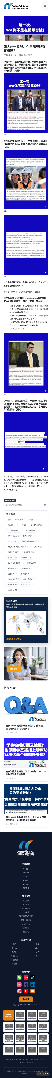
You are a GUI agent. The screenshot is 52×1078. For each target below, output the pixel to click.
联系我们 (26, 880)
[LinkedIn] (32, 984)
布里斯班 (14, 956)
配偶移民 (26, 928)
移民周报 (25, 568)
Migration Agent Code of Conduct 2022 (32, 1059)
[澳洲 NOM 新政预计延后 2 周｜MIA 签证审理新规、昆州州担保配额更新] (26, 799)
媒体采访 (26, 536)
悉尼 (14, 944)
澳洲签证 (29, 563)
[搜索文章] (45, 505)
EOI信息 (18, 520)
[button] (19, 977)
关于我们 (26, 869)
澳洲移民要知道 (13, 563)
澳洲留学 (27, 552)
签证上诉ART (26, 920)
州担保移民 (26, 908)
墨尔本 (14, 948)
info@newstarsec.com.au (30, 1005)
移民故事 (11, 574)
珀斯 (38, 944)
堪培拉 (14, 952)
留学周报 (11, 568)
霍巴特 (14, 964)
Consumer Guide (12, 1059)
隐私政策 (26, 888)
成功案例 (11, 541)
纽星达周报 (12, 579)
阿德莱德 (14, 960)
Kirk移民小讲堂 (13, 530)
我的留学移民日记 (28, 541)
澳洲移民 (24, 557)
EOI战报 (10, 525)
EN (46, 1074)
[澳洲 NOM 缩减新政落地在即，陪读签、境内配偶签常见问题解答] (26, 707)
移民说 (23, 574)
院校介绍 (24, 584)
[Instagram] (19, 991)
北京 (38, 952)
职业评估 (26, 932)
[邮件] (32, 991)
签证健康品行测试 (26, 916)
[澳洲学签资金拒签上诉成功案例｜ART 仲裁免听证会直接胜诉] (26, 753)
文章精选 (37, 547)
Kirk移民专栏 (10, 500)
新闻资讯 (11, 552)
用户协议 (26, 884)
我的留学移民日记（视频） (17, 547)
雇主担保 (11, 590)
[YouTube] (26, 991)
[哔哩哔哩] (19, 984)
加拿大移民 (12, 536)
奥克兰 (37, 948)
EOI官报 (30, 520)
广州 (38, 956)
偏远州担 (28, 530)
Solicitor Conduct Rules (26, 1062)
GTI (21, 525)
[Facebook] (26, 984)
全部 (9, 520)
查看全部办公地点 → (14, 639)
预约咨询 (13, 669)
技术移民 (26, 905)
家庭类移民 (26, 924)
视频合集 (26, 579)
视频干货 (11, 584)
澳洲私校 (11, 557)
